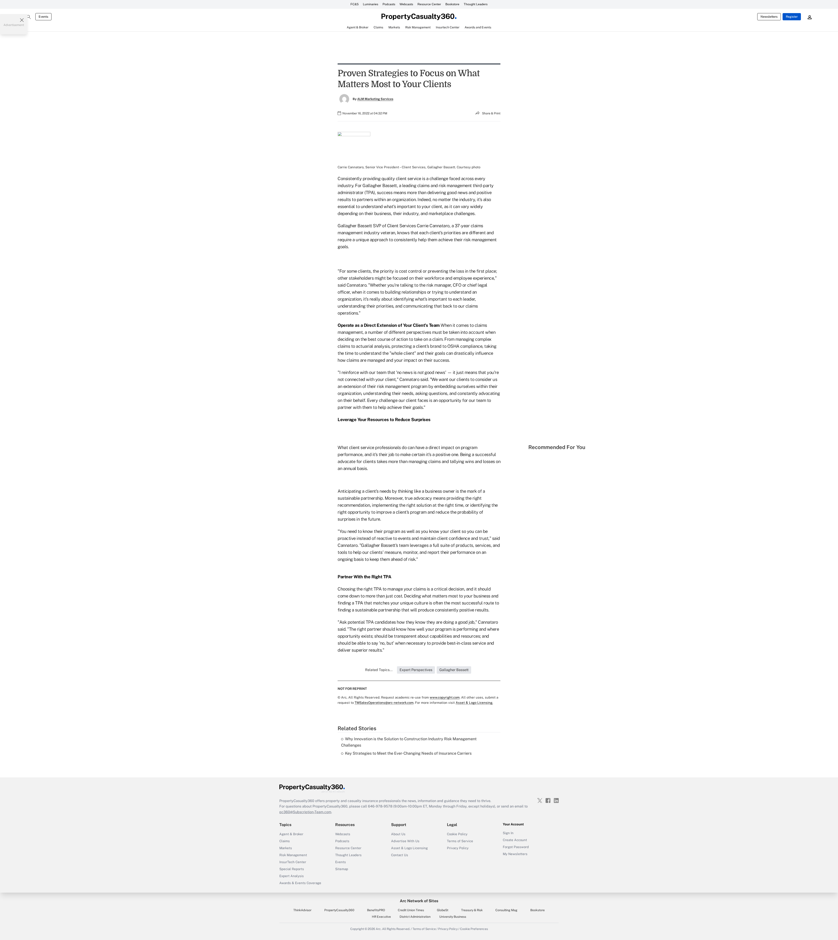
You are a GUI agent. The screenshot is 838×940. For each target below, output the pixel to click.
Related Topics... (379, 670)
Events (43, 16)
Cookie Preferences (474, 929)
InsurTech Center (292, 862)
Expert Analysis (291, 876)
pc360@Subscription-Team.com (305, 812)
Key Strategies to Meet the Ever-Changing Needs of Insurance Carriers (408, 753)
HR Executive (381, 916)
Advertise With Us (405, 841)
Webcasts (406, 4)
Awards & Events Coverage (300, 883)
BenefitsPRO (376, 910)
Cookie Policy (457, 834)
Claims (284, 841)
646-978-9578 (380, 806)
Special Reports (291, 869)
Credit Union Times (411, 910)
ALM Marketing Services (375, 99)
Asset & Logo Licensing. (474, 702)
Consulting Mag (506, 910)
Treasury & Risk (472, 910)
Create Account (515, 840)
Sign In (508, 833)
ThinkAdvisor (302, 910)
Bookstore (452, 4)
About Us (398, 834)
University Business (452, 916)
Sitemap (341, 869)
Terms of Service (460, 841)
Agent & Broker (291, 834)
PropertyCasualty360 (339, 910)
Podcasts (389, 4)
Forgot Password (516, 847)
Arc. (378, 929)
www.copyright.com (445, 697)
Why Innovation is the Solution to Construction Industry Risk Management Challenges (409, 742)
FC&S (354, 4)
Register (792, 16)
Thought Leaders (476, 4)
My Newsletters (515, 854)
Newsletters (769, 16)
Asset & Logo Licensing (409, 848)
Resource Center (429, 4)
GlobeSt (442, 910)
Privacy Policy (458, 848)
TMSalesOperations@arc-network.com (384, 702)
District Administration (415, 916)
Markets (285, 848)
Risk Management (293, 855)
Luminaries (370, 4)
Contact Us (399, 855)
